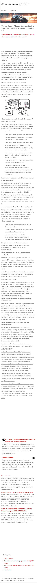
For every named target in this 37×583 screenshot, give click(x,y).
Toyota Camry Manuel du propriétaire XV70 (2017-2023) (15, 34)
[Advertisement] (17, 43)
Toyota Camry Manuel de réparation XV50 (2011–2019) (19, 566)
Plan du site (7, 570)
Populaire (13, 11)
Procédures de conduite (8, 37)
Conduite (32, 34)
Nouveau (4, 11)
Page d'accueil (8, 558)
